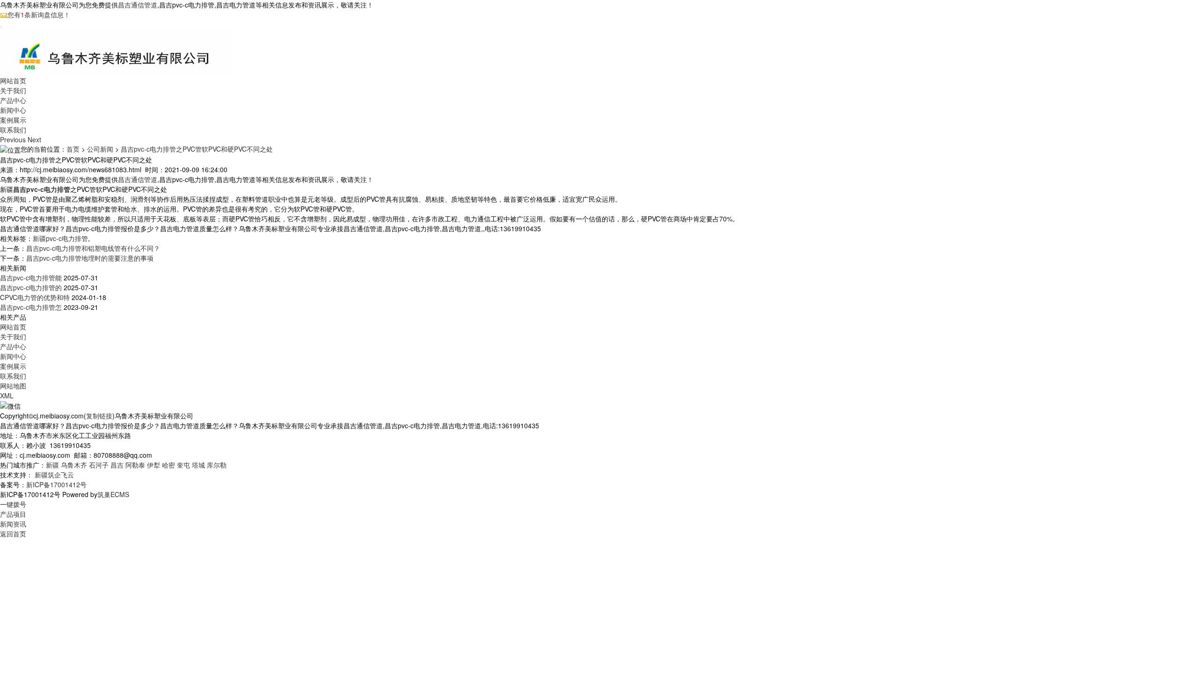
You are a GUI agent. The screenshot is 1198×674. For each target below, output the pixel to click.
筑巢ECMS (113, 494)
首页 (73, 149)
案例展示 (13, 120)
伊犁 (153, 464)
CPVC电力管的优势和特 (35, 297)
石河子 (99, 464)
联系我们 (13, 129)
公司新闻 (100, 149)
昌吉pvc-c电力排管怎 (31, 307)
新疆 (52, 464)
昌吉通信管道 (137, 4)
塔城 (198, 464)
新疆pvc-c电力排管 (60, 238)
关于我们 (13, 90)
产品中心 (13, 100)
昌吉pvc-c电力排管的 (31, 287)
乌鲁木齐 (74, 464)
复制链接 (99, 415)
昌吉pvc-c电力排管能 (31, 277)
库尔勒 (216, 464)
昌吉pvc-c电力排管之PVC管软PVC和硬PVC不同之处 (197, 149)
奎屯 (183, 464)
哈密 (168, 464)
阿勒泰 (135, 464)
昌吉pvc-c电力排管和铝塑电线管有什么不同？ (93, 248)
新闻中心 (13, 110)
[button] (14, 139)
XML (7, 395)
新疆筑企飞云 (54, 474)
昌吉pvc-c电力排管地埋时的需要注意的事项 (89, 258)
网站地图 (13, 385)
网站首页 (13, 80)
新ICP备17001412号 (56, 484)
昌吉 (117, 464)
